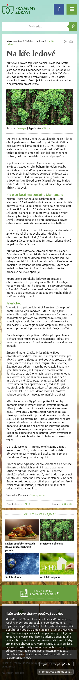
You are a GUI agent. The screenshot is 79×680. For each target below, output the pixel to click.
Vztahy (29, 41)
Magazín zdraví (14, 41)
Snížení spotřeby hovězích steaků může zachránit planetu (20, 547)
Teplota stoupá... (14, 577)
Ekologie (40, 41)
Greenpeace (36, 495)
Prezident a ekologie (51, 543)
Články (46, 128)
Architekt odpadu (50, 577)
